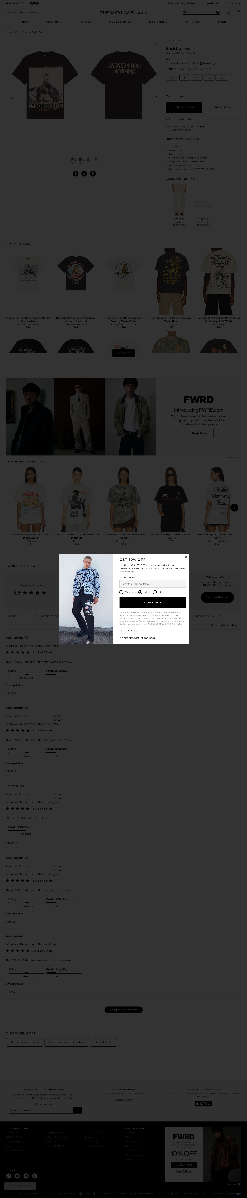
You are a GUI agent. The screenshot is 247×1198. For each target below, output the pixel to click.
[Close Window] (186, 557)
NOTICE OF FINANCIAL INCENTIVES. (165, 624)
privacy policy (178, 621)
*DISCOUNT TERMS (129, 631)
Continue (153, 602)
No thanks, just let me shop (138, 638)
